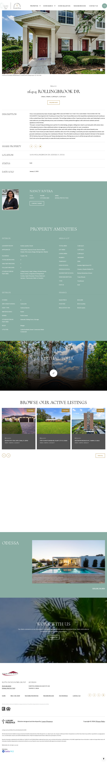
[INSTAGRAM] (94, 695)
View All (100, 455)
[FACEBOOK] (89, 695)
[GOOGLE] (103, 695)
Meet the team (15, 695)
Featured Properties (31, 695)
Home (4, 695)
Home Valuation (64, 6)
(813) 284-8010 (6, 686)
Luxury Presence (47, 721)
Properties (34, 6)
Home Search (48, 6)
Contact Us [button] (53, 637)
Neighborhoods (80, 6)
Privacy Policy (100, 721)
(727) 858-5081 (44, 198)
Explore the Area (98, 588)
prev (8, 70)
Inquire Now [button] (53, 102)
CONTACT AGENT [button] (37, 203)
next (13, 70)
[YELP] (98, 695)
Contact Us (76, 695)
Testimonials (63, 695)
